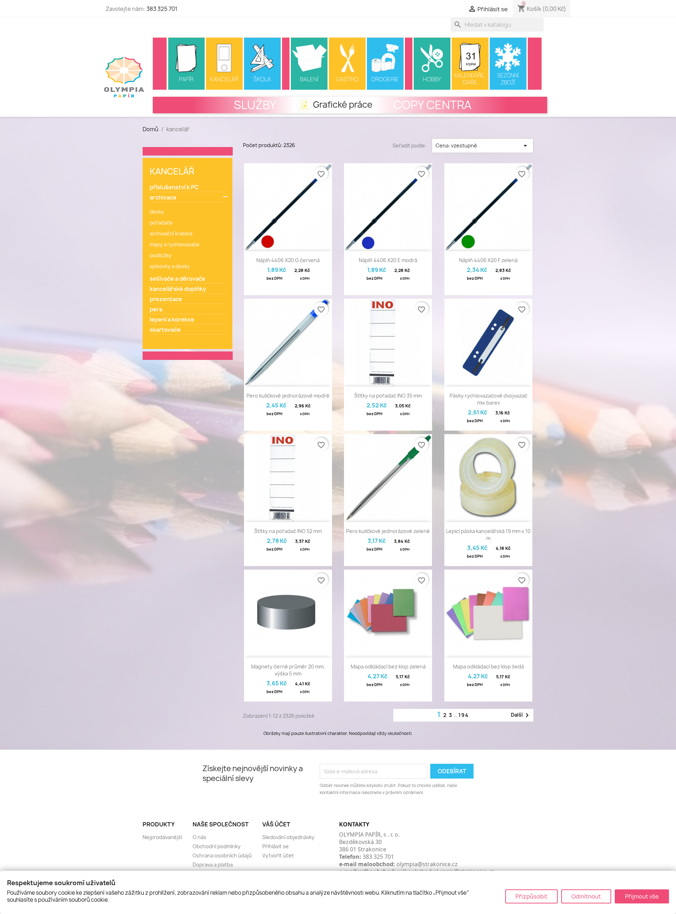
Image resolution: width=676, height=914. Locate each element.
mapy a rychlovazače (175, 244)
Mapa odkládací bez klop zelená (388, 666)
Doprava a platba (213, 864)
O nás (199, 837)
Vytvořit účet (278, 855)
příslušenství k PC (174, 187)
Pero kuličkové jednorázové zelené (388, 531)
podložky (160, 255)
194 (463, 715)
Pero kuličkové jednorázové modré (288, 395)
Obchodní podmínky (216, 846)
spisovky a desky (170, 266)
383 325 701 (161, 9)
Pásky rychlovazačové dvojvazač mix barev (488, 399)
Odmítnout (586, 896)
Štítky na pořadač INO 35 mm (388, 395)
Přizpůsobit (531, 896)
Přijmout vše (642, 896)
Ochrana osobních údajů (222, 855)
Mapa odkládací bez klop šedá (488, 666)
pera (156, 309)
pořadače (161, 222)
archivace (163, 197)
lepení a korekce (172, 319)
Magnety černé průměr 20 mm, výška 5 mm (288, 670)
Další (521, 715)
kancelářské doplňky (178, 289)
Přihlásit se (275, 846)
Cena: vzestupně (483, 145)
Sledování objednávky (288, 837)
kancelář (172, 171)
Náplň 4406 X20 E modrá (388, 260)
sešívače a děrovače (177, 279)
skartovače (165, 330)
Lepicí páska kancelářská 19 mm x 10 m (488, 534)
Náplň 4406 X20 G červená (288, 260)
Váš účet (276, 824)
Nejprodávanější (162, 837)
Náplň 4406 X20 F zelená (488, 260)
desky (157, 211)
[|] (160, 63)
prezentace (166, 299)
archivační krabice (171, 233)
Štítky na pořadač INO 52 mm (288, 531)
